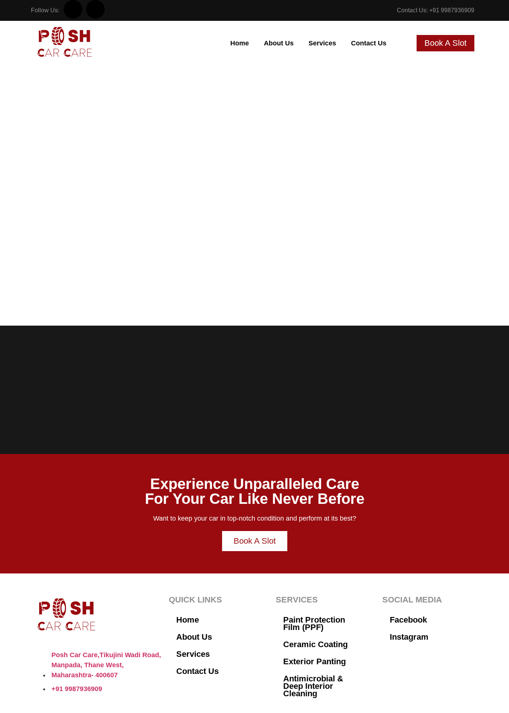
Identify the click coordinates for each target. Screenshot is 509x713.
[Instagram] (95, 9)
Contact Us (368, 43)
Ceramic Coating (315, 644)
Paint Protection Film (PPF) (314, 623)
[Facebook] (73, 9)
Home (239, 43)
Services (322, 43)
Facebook (408, 619)
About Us (279, 43)
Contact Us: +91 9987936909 (435, 10)
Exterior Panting (314, 661)
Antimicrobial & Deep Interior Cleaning (313, 686)
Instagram (409, 637)
